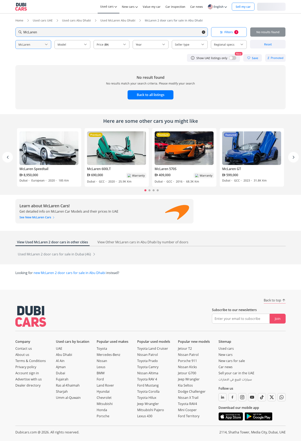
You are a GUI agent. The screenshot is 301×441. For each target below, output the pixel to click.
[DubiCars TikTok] (262, 397)
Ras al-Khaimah (68, 385)
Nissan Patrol (147, 354)
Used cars (226, 348)
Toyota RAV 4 (147, 379)
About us (22, 354)
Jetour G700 (187, 373)
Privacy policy (25, 367)
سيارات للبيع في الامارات (235, 380)
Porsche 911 (187, 361)
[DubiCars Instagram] (242, 397)
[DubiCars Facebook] (232, 397)
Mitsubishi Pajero (150, 410)
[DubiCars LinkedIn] (223, 397)
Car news (225, 367)
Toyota (102, 348)
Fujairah (62, 379)
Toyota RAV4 (187, 404)
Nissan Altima (147, 373)
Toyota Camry (147, 367)
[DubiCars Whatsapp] (282, 397)
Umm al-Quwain (68, 397)
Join (278, 318)
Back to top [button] (272, 300)
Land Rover (105, 385)
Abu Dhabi (64, 354)
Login (271, 6)
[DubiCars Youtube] (252, 397)
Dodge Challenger (192, 391)
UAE (59, 348)
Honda (102, 410)
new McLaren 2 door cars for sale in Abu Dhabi (69, 273)
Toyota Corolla (148, 391)
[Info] (193, 58)
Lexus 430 (144, 416)
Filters (230, 32)
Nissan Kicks (187, 367)
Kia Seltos (185, 385)
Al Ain (60, 361)
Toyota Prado (147, 361)
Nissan (102, 361)
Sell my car (243, 7)
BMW (101, 373)
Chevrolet (104, 397)
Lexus (101, 367)
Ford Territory (188, 416)
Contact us (23, 348)
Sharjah (62, 391)
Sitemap (224, 341)
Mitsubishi (105, 404)
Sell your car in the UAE (236, 373)
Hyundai (103, 391)
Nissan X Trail (188, 397)
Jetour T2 (185, 348)
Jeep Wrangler (148, 404)
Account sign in (27, 373)
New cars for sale (231, 361)
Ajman (61, 367)
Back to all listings (150, 94)
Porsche (103, 416)
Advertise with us (28, 379)
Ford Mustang (148, 385)
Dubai (60, 373)
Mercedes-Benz (108, 354)
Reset (268, 44)
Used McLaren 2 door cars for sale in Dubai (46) (55, 254)
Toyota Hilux (146, 397)
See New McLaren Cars (35, 217)
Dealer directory (28, 385)
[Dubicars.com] (30, 316)
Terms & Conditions (30, 361)
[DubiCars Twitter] (272, 397)
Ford (100, 379)
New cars (225, 354)
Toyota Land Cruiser (152, 348)
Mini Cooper (187, 410)
